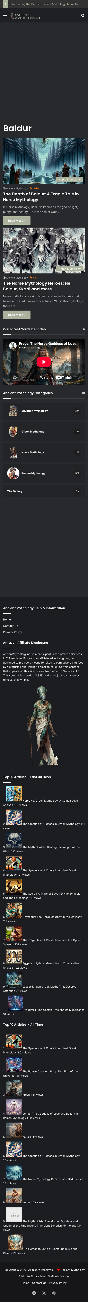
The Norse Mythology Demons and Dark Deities (53, 1179)
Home (7, 619)
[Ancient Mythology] (26, 15)
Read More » (16, 220)
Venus (26, 1202)
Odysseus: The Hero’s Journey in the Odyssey (52, 916)
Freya (26, 1094)
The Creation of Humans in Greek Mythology (51, 823)
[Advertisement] (44, 70)
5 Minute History (59, 1276)
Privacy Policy (12, 632)
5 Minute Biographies (32, 1276)
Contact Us (10, 625)
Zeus (26, 1136)
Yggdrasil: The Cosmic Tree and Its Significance (54, 1009)
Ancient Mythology (17, 188)
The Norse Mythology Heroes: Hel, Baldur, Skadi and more (37, 286)
